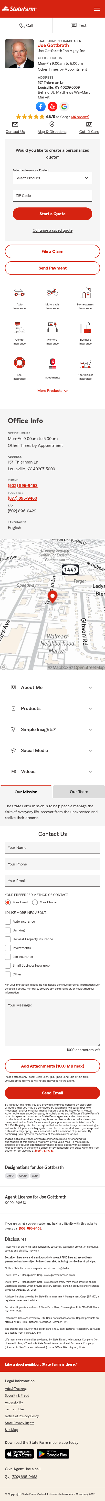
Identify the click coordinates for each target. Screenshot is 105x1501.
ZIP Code (23, 196)
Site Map (11, 1430)
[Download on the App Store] (19, 1454)
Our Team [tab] (79, 791)
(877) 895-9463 (22, 498)
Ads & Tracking (16, 1389)
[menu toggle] (97, 9)
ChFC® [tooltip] (10, 1175)
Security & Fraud (17, 1395)
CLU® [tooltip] (35, 1175)
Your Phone (17, 864)
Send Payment (53, 268)
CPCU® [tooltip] (23, 1175)
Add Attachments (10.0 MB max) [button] (52, 1066)
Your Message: (20, 1005)
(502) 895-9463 (23, 485)
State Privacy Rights (19, 1423)
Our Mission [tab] (26, 792)
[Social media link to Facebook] (41, 106)
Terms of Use (14, 1409)
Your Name (17, 848)
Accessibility (14, 1402)
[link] (26, 8)
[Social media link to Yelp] (52, 106)
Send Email (52, 1093)
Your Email (16, 881)
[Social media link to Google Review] (64, 106)
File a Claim (52, 251)
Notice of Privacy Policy (22, 1416)
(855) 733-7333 (44, 1150)
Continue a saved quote (53, 230)
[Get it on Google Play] (53, 1454)
